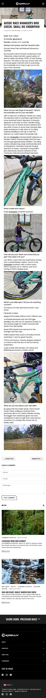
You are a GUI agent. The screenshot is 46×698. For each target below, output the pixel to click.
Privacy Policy (7, 691)
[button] (23, 629)
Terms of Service (20, 691)
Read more (6, 551)
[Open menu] (5, 3)
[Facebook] (3, 675)
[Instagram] (7, 675)
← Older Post (9, 459)
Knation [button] (5, 655)
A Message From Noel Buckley (14, 541)
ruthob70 (18, 39)
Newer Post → (37, 459)
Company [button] (5, 661)
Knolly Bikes (7, 689)
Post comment (9, 498)
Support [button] (5, 648)
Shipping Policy (23, 689)
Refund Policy (35, 689)
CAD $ (8, 685)
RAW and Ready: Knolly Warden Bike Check (19, 592)
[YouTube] (11, 675)
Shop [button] (4, 642)
